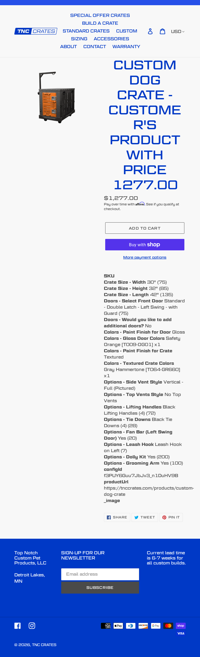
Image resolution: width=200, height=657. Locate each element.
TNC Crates (44, 645)
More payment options (144, 257)
